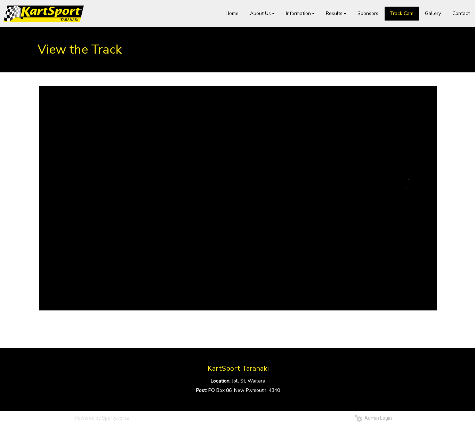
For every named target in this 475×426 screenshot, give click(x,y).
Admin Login (377, 418)
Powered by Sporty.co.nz (102, 418)
